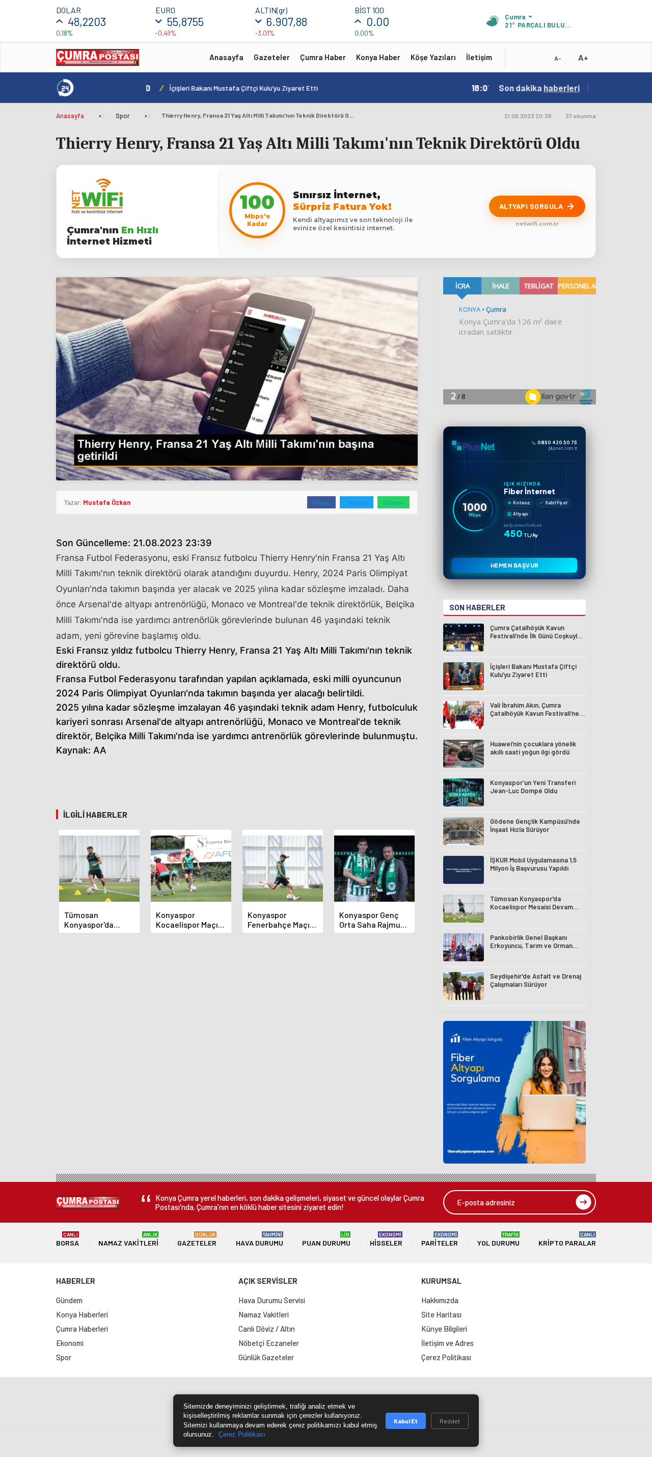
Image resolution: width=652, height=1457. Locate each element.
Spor (123, 116)
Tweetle (356, 502)
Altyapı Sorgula (531, 206)
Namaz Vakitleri (128, 1239)
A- (557, 58)
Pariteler (439, 1239)
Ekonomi (70, 1342)
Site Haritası (441, 1314)
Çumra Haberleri (82, 1328)
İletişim (479, 57)
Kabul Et (406, 1420)
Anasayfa (226, 57)
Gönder (393, 502)
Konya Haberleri (82, 1314)
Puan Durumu (326, 1239)
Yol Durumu (498, 1239)
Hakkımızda (439, 1300)
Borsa (67, 1239)
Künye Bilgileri (444, 1328)
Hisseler (386, 1239)
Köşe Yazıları (433, 57)
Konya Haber (378, 57)
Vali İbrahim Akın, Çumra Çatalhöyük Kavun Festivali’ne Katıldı (280, 88)
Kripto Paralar (567, 1239)
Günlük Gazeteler (266, 1357)
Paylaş (321, 502)
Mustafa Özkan (106, 502)
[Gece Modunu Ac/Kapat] (537, 61)
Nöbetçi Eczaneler (268, 1342)
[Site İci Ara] (520, 61)
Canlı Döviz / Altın (266, 1328)
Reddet (450, 1420)
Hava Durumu (259, 1239)
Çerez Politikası (446, 1357)
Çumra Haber (323, 57)
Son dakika (539, 88)
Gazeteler (272, 57)
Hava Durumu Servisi (271, 1300)
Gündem (69, 1300)
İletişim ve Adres (447, 1342)
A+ (583, 57)
